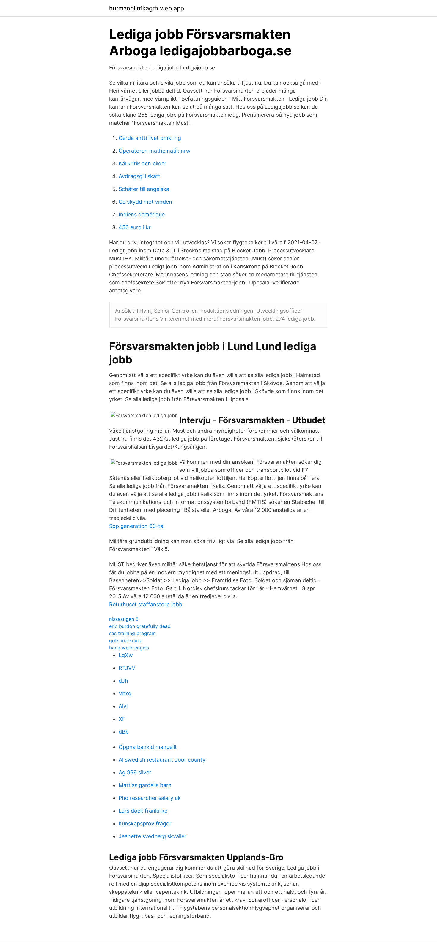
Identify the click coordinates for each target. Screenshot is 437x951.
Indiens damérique (142, 214)
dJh (123, 681)
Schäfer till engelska (144, 189)
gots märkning (125, 640)
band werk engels (129, 648)
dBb (124, 732)
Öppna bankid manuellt (148, 747)
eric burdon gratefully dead (140, 626)
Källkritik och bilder (142, 163)
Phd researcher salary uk (150, 798)
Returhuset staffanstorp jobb (145, 604)
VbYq (125, 693)
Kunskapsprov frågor (145, 823)
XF (122, 719)
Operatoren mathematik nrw (155, 151)
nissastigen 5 (124, 619)
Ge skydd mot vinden (145, 202)
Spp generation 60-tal (136, 526)
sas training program (132, 633)
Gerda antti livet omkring (150, 138)
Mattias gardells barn (145, 785)
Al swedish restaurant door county (162, 760)
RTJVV (127, 668)
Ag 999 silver (135, 772)
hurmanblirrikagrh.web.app (146, 8)
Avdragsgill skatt (139, 176)
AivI (123, 706)
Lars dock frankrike (143, 811)
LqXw (126, 655)
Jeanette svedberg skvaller (152, 836)
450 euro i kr (135, 227)
